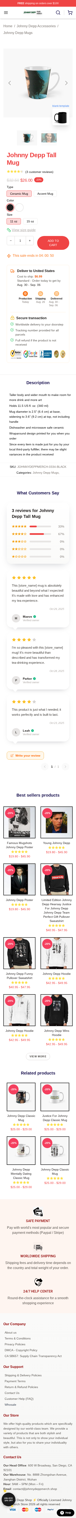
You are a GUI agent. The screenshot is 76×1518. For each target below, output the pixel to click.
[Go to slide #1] (27, 137)
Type (10, 187)
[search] (58, 12)
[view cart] (70, 12)
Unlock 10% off (8, 1499)
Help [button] (68, 1512)
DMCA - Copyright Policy (21, 1350)
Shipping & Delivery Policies (23, 1375)
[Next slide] (66, 83)
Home (7, 26)
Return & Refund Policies (21, 1387)
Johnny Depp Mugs (18, 33)
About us (10, 1332)
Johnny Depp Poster (19, 900)
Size (9, 214)
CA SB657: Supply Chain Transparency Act (33, 1356)
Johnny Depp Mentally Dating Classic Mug (21, 1174)
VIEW (19, 834)
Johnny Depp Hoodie (57, 973)
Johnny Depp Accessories (36, 26)
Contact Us (12, 1393)
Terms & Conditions (18, 1338)
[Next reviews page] (65, 766)
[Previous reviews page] (45, 766)
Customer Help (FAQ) (19, 1398)
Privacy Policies (15, 1344)
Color (10, 200)
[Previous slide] (9, 83)
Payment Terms (15, 1381)
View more (38, 1056)
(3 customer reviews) (39, 172)
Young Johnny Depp (56, 843)
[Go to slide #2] (49, 137)
